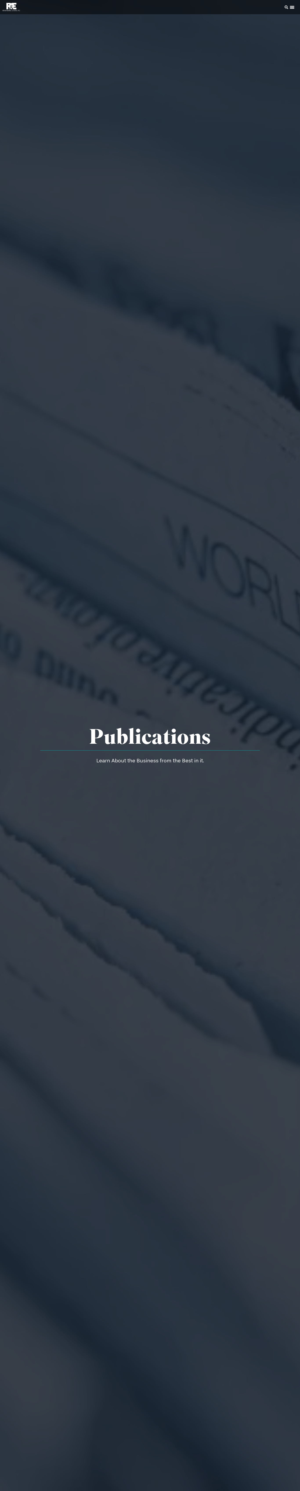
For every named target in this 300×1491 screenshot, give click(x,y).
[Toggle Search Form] (286, 7)
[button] (280, 8)
